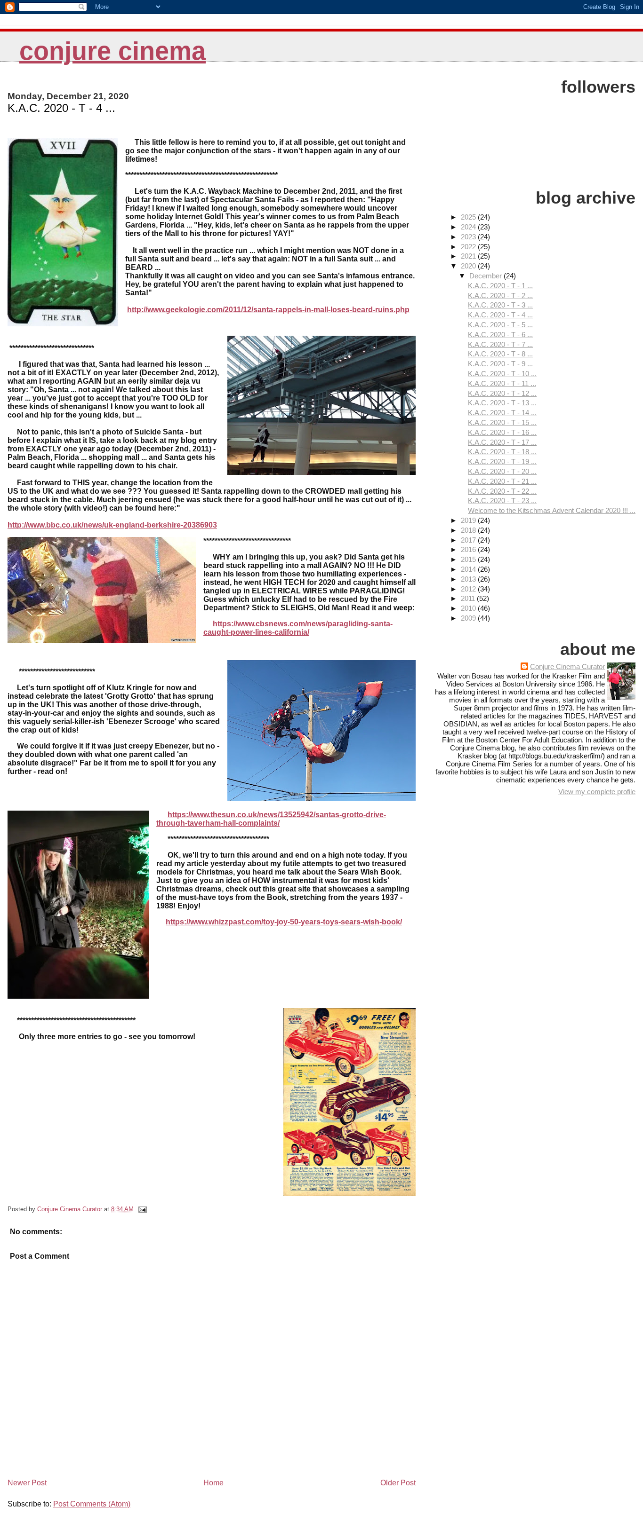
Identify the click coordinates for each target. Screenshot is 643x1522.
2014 (469, 569)
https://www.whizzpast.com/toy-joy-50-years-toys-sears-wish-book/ (284, 922)
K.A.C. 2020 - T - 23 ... (502, 501)
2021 (469, 256)
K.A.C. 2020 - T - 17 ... (502, 442)
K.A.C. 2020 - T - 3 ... (500, 305)
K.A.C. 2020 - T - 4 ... (500, 315)
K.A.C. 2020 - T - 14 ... (502, 413)
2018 (469, 530)
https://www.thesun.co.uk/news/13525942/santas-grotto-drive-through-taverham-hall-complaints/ (271, 819)
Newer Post (27, 1483)
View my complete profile (596, 792)
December (486, 276)
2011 (469, 598)
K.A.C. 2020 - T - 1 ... (500, 286)
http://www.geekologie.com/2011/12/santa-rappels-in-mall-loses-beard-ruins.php (268, 310)
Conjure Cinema (112, 51)
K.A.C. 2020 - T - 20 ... (502, 471)
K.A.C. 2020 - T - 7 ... (500, 344)
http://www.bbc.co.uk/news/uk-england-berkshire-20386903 (112, 525)
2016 (469, 549)
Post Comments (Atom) (91, 1504)
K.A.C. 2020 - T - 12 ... (502, 393)
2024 (469, 227)
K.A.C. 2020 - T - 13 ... (502, 403)
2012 (469, 589)
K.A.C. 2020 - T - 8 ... (500, 354)
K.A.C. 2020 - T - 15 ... (502, 422)
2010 (469, 608)
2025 (469, 217)
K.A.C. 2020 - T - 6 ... (500, 335)
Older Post (398, 1483)
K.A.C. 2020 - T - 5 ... (500, 325)
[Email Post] (142, 1209)
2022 (469, 247)
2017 (469, 540)
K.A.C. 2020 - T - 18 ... (502, 452)
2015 (469, 559)
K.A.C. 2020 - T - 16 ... (502, 432)
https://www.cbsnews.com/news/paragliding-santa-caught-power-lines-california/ (298, 628)
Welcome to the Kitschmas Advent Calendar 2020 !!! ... (551, 510)
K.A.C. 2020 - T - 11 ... (502, 383)
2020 (469, 266)
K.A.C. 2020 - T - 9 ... (500, 364)
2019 (469, 520)
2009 (469, 618)
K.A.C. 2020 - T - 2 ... (500, 296)
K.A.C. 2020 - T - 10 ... (502, 374)
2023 (469, 237)
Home (213, 1483)
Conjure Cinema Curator (567, 666)
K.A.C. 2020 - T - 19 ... (502, 461)
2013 (469, 579)
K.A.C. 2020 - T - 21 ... (502, 481)
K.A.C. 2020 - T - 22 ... (502, 491)
